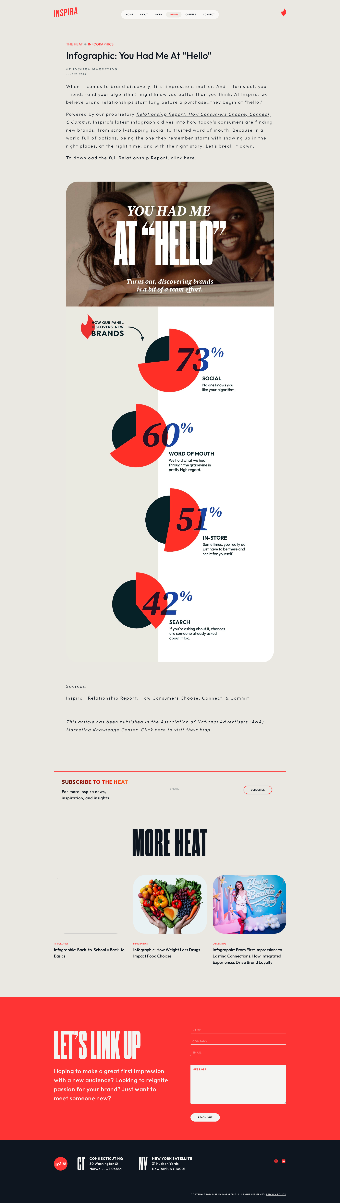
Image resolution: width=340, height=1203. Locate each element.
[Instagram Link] (276, 1161)
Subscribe (258, 789)
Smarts (173, 14)
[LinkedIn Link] (283, 1161)
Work (158, 14)
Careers (191, 14)
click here (183, 158)
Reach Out (205, 1117)
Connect (208, 14)
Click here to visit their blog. (176, 729)
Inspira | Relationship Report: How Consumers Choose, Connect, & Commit (157, 698)
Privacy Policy (276, 1194)
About (144, 14)
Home (129, 14)
